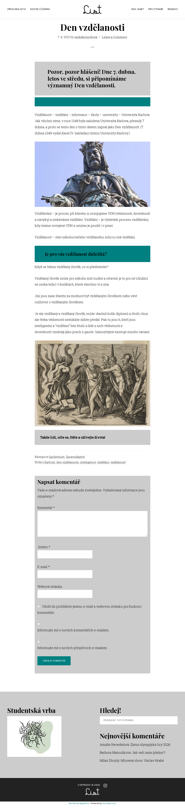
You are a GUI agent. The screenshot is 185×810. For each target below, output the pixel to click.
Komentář (46, 507)
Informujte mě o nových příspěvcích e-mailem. (72, 648)
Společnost (56, 457)
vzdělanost (118, 462)
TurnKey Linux (109, 803)
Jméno (43, 547)
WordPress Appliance (79, 803)
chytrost (49, 462)
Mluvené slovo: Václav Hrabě (142, 760)
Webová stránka (49, 586)
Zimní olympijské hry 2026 (150, 744)
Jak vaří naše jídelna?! (148, 752)
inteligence (88, 462)
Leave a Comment (114, 37)
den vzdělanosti (67, 462)
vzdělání (103, 462)
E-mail (43, 567)
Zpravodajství (75, 457)
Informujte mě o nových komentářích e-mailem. (73, 630)
